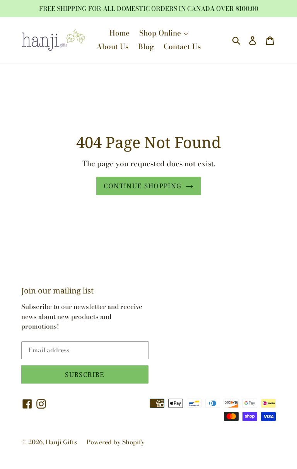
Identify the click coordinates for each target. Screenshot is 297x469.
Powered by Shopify (116, 442)
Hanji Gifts (61, 442)
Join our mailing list (57, 290)
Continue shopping (142, 185)
